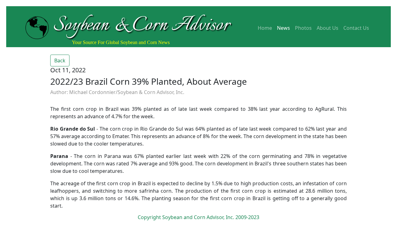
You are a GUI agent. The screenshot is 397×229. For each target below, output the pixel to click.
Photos (303, 28)
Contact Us (356, 28)
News (283, 28)
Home (265, 28)
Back (59, 60)
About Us (327, 28)
